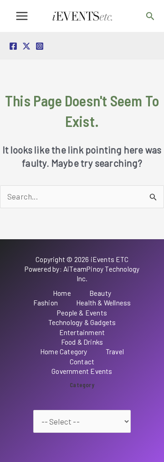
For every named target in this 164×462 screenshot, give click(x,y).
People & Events (82, 313)
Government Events (81, 371)
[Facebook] (13, 46)
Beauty (100, 293)
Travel (115, 351)
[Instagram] (40, 46)
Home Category (63, 351)
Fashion (45, 303)
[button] (150, 16)
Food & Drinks (82, 342)
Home (62, 293)
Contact (82, 361)
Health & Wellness (103, 303)
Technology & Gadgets (82, 322)
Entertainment (82, 332)
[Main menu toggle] (22, 16)
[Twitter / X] (26, 46)
